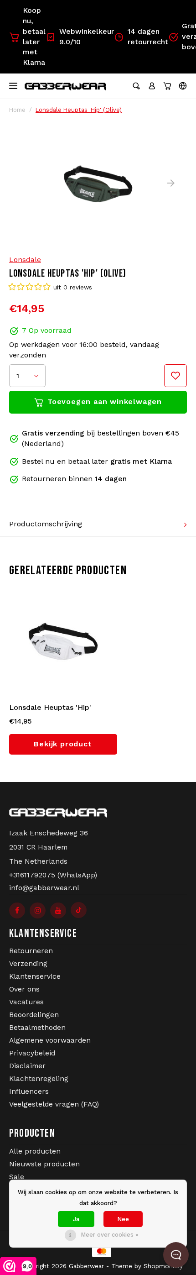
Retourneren (31, 951)
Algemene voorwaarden (50, 1040)
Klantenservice (35, 976)
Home (17, 109)
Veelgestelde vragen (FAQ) (54, 1104)
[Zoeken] (136, 86)
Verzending (28, 964)
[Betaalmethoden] (98, 1251)
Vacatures (26, 1002)
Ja (76, 1219)
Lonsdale (25, 259)
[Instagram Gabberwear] (38, 910)
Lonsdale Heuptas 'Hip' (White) (50, 708)
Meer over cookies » (110, 1234)
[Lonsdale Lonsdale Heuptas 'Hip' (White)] (63, 641)
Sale (16, 1177)
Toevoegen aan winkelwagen (104, 401)
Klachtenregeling (38, 1079)
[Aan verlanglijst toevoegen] (175, 375)
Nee (123, 1219)
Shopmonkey (163, 1266)
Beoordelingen (34, 1015)
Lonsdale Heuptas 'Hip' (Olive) (79, 109)
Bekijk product (63, 744)
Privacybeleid (32, 1053)
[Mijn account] (152, 86)
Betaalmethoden (37, 1027)
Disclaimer (27, 1066)
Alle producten (35, 1151)
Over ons (24, 989)
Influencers (29, 1091)
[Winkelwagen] (167, 86)
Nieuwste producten (44, 1164)
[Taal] (183, 86)
